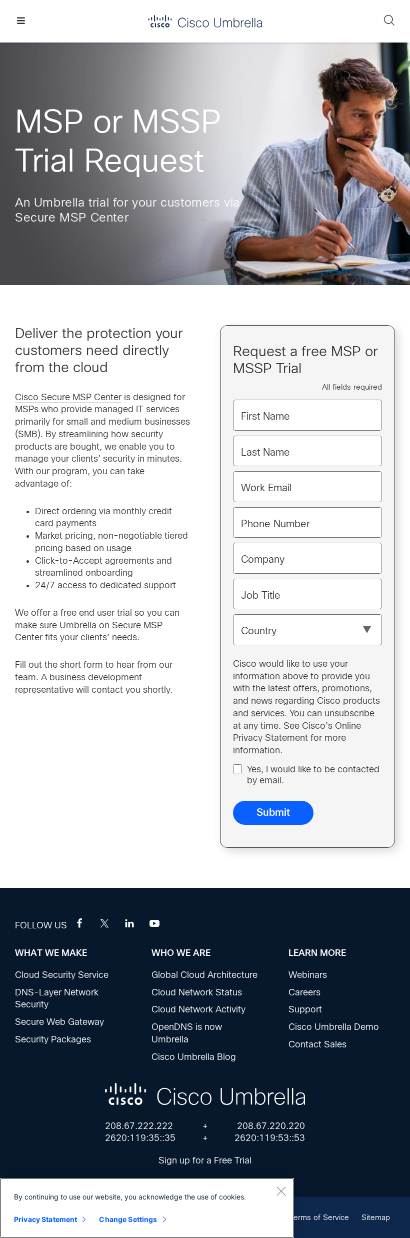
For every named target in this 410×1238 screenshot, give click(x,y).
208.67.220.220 (271, 1126)
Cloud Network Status (197, 992)
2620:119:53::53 (269, 1138)
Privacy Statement (45, 1219)
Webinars (307, 975)
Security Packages (53, 1039)
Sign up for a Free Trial (205, 1160)
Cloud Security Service (61, 975)
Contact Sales (317, 1044)
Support (305, 1009)
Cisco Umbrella (205, 21)
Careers (304, 992)
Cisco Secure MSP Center (68, 397)
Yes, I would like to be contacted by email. (313, 774)
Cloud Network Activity (199, 1009)
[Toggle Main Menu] (20, 21)
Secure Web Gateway (59, 1022)
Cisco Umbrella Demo (333, 1027)
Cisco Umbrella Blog (194, 1057)
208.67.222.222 (139, 1126)
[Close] (281, 1191)
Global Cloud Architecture (205, 975)
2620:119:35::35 (140, 1138)
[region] (147, 1208)
